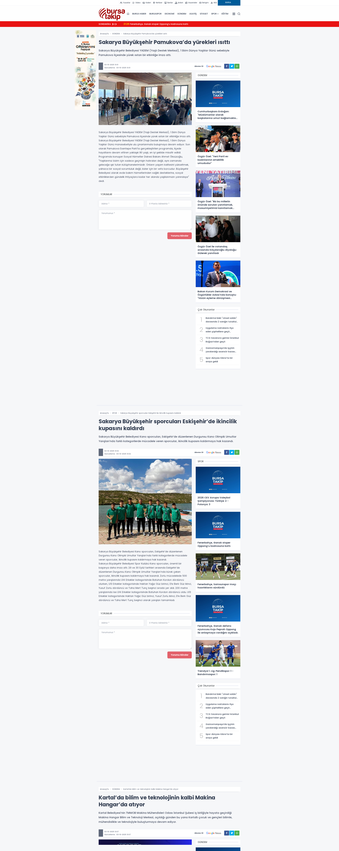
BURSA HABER (139, 13)
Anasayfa (104, 33)
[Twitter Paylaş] (231, 66)
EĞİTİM (225, 13)
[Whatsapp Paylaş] (237, 66)
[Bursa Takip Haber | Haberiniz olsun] (112, 13)
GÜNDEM (181, 13)
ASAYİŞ (193, 13)
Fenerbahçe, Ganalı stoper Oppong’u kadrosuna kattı (156, 24)
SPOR (214, 13)
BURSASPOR (155, 13)
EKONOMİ (169, 13)
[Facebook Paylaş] (226, 66)
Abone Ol (199, 66)
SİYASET (204, 13)
